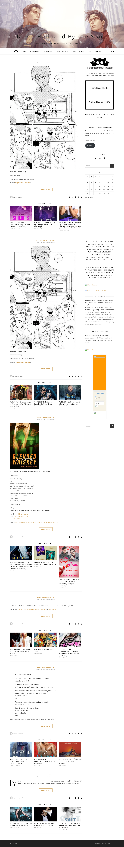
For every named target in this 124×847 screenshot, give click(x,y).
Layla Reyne (52, 609)
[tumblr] (111, 51)
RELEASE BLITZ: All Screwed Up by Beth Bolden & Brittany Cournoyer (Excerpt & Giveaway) (70, 225)
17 (108, 186)
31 (108, 193)
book (39, 417)
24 (108, 190)
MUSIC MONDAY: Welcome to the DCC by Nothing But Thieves (70, 761)
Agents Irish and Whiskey (26, 609)
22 (99, 190)
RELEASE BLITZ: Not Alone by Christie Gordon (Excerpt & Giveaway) (20, 651)
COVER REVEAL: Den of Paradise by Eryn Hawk (43, 403)
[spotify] (113, 51)
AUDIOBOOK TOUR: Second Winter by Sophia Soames (69, 403)
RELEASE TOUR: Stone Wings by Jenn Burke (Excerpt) (21, 824)
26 (87, 193)
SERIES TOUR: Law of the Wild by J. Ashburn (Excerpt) (45, 563)
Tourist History (19, 519)
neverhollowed (17, 197)
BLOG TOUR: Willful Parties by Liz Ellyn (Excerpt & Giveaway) (44, 224)
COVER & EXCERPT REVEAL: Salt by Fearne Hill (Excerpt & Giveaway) (70, 825)
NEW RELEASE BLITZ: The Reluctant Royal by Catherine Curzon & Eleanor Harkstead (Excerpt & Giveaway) (21, 565)
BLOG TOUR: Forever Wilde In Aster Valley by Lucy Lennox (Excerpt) (20, 761)
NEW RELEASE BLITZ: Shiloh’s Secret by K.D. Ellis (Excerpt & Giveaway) (20, 224)
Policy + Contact (95, 51)
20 (91, 190)
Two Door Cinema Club (21, 516)
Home (25, 51)
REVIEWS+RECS (34, 51)
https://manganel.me (22, 183)
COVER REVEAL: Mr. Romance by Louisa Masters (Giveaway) (44, 761)
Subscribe (90, 145)
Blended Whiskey (40, 609)
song (39, 597)
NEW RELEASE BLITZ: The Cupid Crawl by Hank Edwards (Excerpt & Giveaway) (69, 582)
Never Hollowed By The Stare (62, 36)
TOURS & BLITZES (62, 51)
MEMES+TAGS (48, 51)
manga (39, 61)
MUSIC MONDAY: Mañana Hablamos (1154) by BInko (44, 824)
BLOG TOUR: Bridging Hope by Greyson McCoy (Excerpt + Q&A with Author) (21, 404)
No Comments (50, 63)
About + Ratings (78, 51)
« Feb (87, 197)
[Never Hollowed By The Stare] (16, 51)
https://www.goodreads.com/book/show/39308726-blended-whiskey (36, 522)
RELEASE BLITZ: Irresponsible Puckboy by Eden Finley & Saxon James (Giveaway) (69, 652)
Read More (45, 189)
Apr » (91, 197)
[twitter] (109, 51)
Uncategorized (49, 61)
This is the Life (22, 514)
